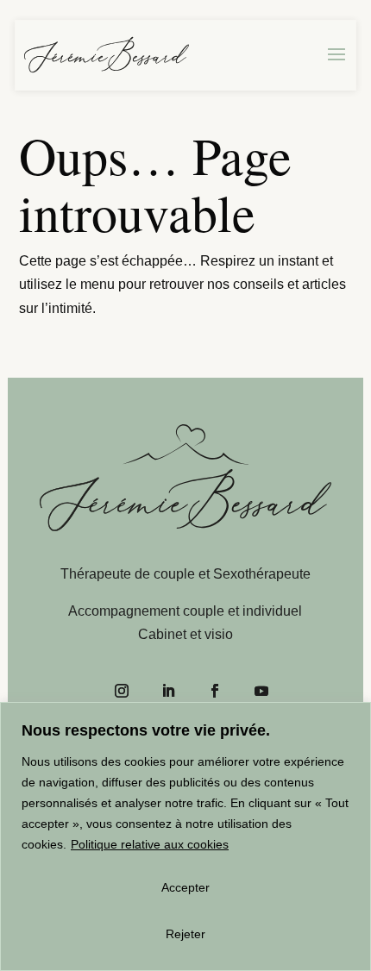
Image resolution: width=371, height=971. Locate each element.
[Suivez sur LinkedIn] (168, 691)
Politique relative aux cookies (150, 844)
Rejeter (185, 934)
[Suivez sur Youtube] (261, 691)
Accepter (185, 887)
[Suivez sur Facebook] (215, 691)
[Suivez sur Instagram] (121, 691)
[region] (185, 836)
